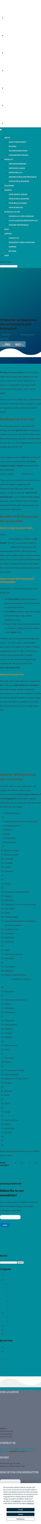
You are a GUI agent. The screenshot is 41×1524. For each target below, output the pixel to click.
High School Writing (13, 1313)
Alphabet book (11, 817)
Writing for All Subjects (20, 1309)
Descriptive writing (13, 879)
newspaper (5, 547)
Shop (6, 255)
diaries (34, 484)
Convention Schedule (19, 155)
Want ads (8, 1144)
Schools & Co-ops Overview (21, 216)
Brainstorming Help (18, 1292)
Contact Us (14, 238)
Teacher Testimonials (19, 225)
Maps (7, 995)
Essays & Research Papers (21, 1317)
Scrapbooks (9, 1099)
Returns (12, 251)
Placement (9, 186)
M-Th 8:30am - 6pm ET (26, 1449)
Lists (6, 987)
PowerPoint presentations (16, 1066)
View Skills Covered (18, 203)
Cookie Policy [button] (17, 1501)
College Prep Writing (18, 1321)
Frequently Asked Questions (21, 242)
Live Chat (6, 1451)
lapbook (33, 1162)
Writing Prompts (12, 1333)
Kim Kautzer (6, 334)
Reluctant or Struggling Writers (23, 1284)
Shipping (12, 247)
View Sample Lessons (18, 194)
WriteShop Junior (17, 168)
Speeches (8, 1115)
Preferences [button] (30, 1503)
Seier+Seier (10, 1162)
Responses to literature (15, 1086)
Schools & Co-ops (12, 212)
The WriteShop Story (18, 151)
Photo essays (10, 1041)
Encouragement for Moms (21, 1300)
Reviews (12, 146)
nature (18, 473)
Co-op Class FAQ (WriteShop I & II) (23, 221)
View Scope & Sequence (19, 181)
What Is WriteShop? (17, 142)
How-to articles (11, 945)
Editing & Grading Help (19, 1296)
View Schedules (16, 207)
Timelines (8, 1136)
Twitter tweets (11, 1140)
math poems (32, 999)
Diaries (7, 887)
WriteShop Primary (17, 164)
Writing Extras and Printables (23, 177)
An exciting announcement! (17, 1347)
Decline (20, 1514)
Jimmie (26, 1162)
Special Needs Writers (19, 1288)
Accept (20, 1509)
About (7, 138)
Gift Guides (9, 1275)
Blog (6, 229)
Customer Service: (9, 1449)
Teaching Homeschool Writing (18, 1279)
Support (8, 234)
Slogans (8, 1107)
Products (8, 159)
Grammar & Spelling (13, 1329)
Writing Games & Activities (21, 1304)
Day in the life (10, 875)
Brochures (9, 846)
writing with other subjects (27, 469)
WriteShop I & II (15, 173)
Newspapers (10, 1016)
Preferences (20, 1519)
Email (29, 1451)
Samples (8, 190)
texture (19, 1162)
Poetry (7, 1053)
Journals (8, 962)
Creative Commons (16, 1165)
